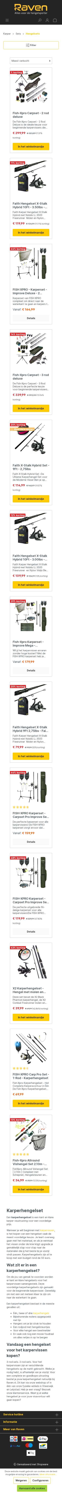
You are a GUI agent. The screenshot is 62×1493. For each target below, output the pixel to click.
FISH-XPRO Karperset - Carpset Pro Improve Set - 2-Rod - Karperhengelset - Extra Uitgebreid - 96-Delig (30, 900)
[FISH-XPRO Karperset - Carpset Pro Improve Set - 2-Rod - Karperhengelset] (31, 786)
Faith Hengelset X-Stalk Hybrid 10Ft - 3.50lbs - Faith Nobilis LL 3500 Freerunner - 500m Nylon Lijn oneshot (31, 205)
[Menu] (7, 20)
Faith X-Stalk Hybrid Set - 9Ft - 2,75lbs (31, 467)
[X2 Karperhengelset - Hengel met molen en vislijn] (31, 962)
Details (31, 318)
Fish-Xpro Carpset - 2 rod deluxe (31, 114)
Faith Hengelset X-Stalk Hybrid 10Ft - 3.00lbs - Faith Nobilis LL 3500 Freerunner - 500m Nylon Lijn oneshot (31, 557)
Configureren (40, 1480)
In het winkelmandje (31, 146)
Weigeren (21, 1480)
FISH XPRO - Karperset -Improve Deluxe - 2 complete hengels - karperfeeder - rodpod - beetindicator (30, 291)
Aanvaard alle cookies (32, 1488)
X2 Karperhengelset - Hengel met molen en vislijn (28, 990)
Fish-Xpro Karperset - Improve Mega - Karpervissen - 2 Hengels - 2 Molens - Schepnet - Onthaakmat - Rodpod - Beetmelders (31, 643)
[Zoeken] (39, 20)
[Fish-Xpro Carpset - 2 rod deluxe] (31, 86)
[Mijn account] (47, 20)
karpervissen (47, 1230)
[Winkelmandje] (55, 20)
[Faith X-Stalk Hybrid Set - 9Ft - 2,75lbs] (31, 439)
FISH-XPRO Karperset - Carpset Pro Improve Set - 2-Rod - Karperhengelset (30, 815)
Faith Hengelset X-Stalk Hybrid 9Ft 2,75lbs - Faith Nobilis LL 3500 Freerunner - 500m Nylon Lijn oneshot (31, 729)
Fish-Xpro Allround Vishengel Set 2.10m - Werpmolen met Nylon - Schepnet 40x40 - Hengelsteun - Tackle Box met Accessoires (30, 1162)
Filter (33, 45)
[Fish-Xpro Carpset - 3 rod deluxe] (31, 348)
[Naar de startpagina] (31, 9)
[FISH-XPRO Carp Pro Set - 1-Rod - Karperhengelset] (31, 1048)
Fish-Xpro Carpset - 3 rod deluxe (31, 376)
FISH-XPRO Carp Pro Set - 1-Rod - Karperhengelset (31, 1076)
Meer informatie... (48, 1474)
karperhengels (41, 1313)
